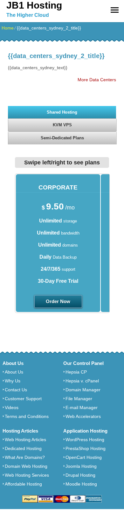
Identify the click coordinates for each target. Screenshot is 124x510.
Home (8, 27)
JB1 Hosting (34, 5)
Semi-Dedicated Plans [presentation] (62, 138)
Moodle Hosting (81, 484)
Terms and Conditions (27, 416)
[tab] (62, 112)
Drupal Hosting (80, 475)
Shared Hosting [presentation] (62, 112)
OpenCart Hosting (83, 457)
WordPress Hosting (84, 439)
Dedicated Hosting (23, 448)
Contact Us (16, 389)
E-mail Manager (81, 407)
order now (58, 301)
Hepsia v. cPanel (82, 380)
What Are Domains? (25, 457)
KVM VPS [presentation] (62, 125)
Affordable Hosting (23, 484)
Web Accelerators (83, 416)
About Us (14, 371)
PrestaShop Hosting (85, 448)
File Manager (78, 398)
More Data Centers (97, 79)
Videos (11, 407)
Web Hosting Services (27, 475)
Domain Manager (82, 389)
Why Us (12, 380)
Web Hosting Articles (25, 439)
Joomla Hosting (81, 466)
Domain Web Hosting (26, 466)
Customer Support (23, 398)
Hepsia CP (76, 371)
